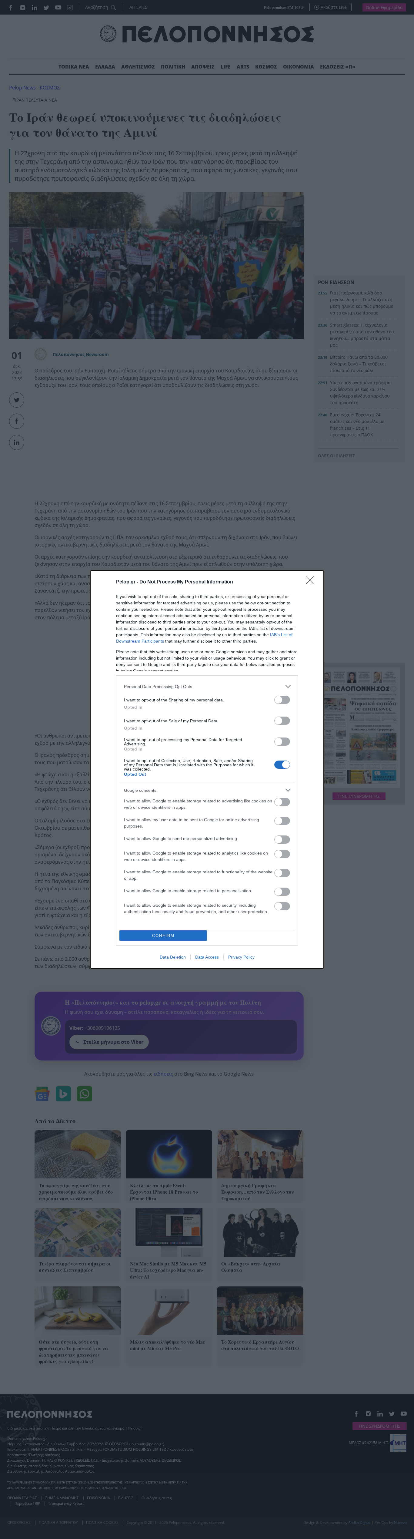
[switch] (282, 700)
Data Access (207, 957)
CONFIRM (163, 935)
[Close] (312, 582)
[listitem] (207, 686)
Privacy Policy (241, 957)
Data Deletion (173, 957)
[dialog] (207, 769)
